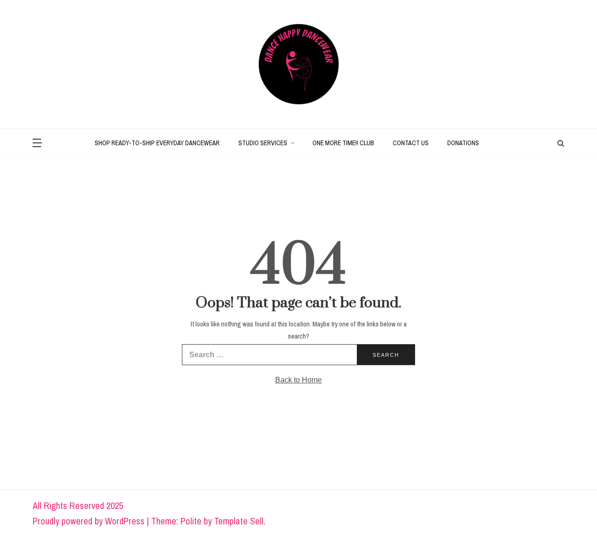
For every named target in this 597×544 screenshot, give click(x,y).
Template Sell (239, 521)
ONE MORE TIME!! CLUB (343, 143)
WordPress (125, 521)
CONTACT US (411, 143)
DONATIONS (463, 143)
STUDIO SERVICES (262, 143)
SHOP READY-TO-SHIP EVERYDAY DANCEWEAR (157, 143)
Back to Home (298, 380)
